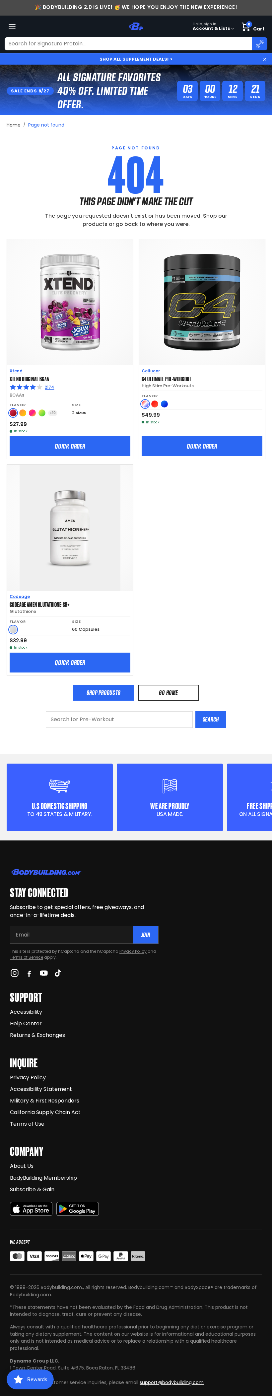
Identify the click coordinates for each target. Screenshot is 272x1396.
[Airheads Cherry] (13, 412)
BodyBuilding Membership (43, 1178)
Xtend (16, 371)
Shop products (103, 692)
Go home (168, 692)
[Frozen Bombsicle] (145, 404)
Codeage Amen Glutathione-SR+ (40, 604)
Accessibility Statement (41, 1089)
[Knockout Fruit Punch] (32, 412)
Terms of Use (27, 1124)
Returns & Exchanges (37, 1035)
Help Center (26, 1023)
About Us (22, 1166)
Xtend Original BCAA (29, 379)
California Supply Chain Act (45, 1112)
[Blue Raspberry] (164, 404)
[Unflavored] (13, 629)
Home (14, 125)
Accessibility (26, 1012)
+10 (53, 412)
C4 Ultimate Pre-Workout (166, 379)
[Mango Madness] (22, 412)
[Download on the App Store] (31, 1209)
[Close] (264, 59)
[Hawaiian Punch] (154, 404)
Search (211, 719)
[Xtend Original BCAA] (70, 302)
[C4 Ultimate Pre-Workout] (202, 302)
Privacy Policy (133, 951)
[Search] (259, 43)
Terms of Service (26, 957)
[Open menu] (12, 26)
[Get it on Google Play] (77, 1209)
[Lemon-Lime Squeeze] (41, 412)
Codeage (20, 596)
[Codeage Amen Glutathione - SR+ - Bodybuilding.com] (70, 528)
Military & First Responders (44, 1100)
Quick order (70, 446)
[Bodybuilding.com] (136, 26)
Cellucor (151, 371)
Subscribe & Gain (32, 1189)
